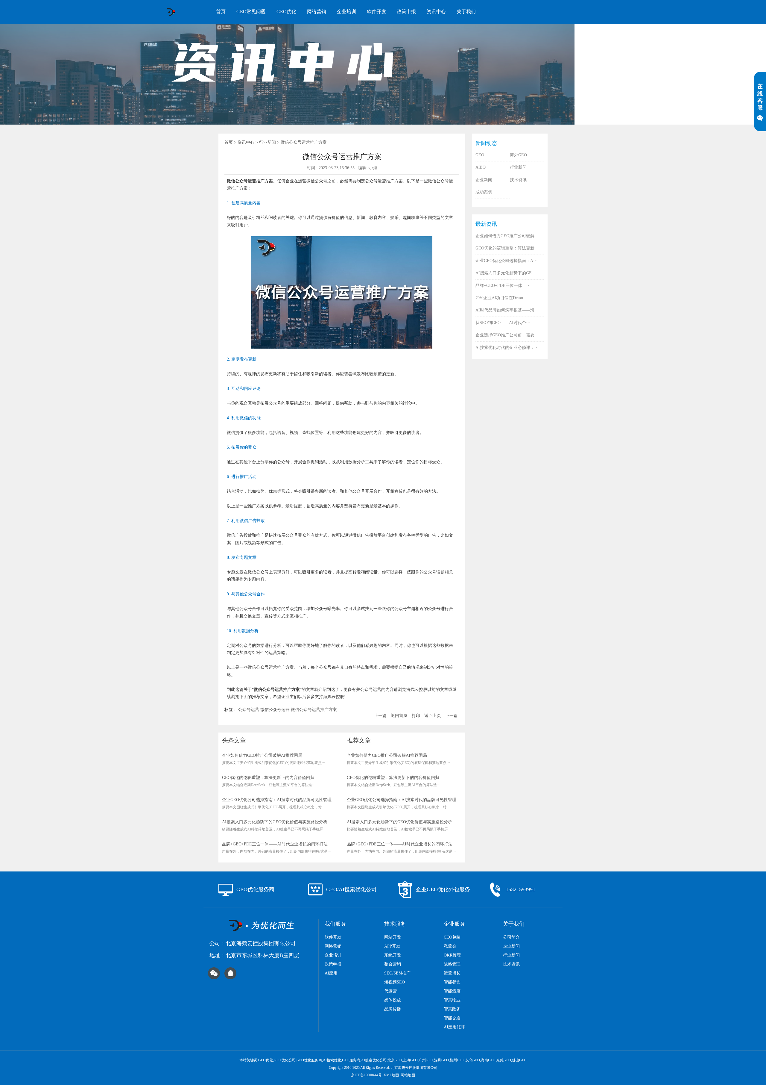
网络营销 (316, 11)
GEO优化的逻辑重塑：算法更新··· (507, 248)
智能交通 (452, 1018)
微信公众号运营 (275, 709)
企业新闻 (483, 180)
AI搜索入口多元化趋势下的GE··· (505, 273)
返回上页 (432, 715)
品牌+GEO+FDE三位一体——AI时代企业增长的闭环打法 (275, 844)
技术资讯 (518, 180)
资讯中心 (436, 11)
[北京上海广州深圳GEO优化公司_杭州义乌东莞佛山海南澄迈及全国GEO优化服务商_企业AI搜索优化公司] (171, 12)
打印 (416, 715)
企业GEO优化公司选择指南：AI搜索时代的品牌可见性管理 (277, 800)
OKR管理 (452, 955)
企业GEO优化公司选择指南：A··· (506, 260)
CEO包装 (452, 937)
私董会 (450, 946)
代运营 (390, 991)
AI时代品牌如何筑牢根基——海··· (507, 310)
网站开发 (392, 937)
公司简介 (511, 937)
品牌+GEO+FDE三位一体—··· (503, 285)
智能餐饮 (452, 982)
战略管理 (452, 964)
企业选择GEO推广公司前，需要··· (507, 335)
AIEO (480, 167)
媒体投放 (392, 1000)
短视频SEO (394, 982)
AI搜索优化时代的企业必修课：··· (507, 347)
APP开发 (392, 946)
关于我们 (466, 11)
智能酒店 (452, 991)
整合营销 (392, 964)
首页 (221, 11)
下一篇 (451, 715)
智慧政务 (452, 1009)
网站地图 (408, 1075)
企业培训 (346, 11)
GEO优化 (286, 11)
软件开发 (376, 11)
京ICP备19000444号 (366, 1075)
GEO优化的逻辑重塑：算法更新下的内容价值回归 (268, 777)
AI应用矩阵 (454, 1027)
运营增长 (452, 973)
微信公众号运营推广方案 (314, 709)
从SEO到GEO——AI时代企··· (503, 322)
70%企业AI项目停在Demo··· (501, 298)
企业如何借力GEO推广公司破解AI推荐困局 (262, 755)
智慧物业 (452, 1000)
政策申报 (406, 11)
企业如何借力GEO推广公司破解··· (507, 236)
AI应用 (331, 973)
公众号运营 (248, 709)
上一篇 (380, 715)
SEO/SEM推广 (397, 973)
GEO (479, 155)
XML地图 (391, 1075)
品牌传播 (392, 1009)
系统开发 (392, 955)
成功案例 (483, 192)
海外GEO (518, 155)
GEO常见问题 (251, 11)
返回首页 (399, 715)
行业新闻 (267, 142)
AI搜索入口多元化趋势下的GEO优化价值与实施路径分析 (274, 822)
